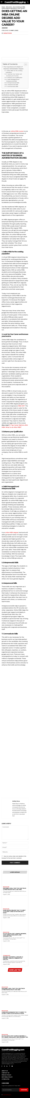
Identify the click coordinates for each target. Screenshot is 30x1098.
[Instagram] (4, 1066)
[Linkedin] (7, 1066)
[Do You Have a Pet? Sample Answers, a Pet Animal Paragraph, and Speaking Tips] (15, 926)
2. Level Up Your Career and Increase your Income (14, 74)
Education (9, 7)
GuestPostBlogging (7, 1094)
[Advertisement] (15, 732)
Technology (6, 955)
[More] (18, 36)
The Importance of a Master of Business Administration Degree (13, 68)
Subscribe (24, 1089)
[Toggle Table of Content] (25, 64)
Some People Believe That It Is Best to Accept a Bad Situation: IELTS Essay (14, 911)
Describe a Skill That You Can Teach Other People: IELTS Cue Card (14, 889)
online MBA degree (11, 532)
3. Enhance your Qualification (14, 77)
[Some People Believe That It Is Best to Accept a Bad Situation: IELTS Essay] (15, 902)
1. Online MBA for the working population (14, 71)
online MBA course (17, 131)
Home (3, 7)
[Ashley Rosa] (8, 808)
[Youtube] (12, 1066)
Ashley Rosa (8, 33)
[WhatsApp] (14, 36)
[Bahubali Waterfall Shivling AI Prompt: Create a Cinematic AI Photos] (15, 949)
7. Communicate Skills (12, 86)
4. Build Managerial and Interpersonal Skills (12, 80)
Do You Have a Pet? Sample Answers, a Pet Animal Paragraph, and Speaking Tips (14, 935)
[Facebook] (3, 36)
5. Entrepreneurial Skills (12, 82)
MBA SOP (21, 406)
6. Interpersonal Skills (12, 84)
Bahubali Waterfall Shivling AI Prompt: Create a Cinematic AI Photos (13, 958)
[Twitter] (7, 36)
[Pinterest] (11, 36)
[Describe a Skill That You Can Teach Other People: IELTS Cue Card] (15, 880)
